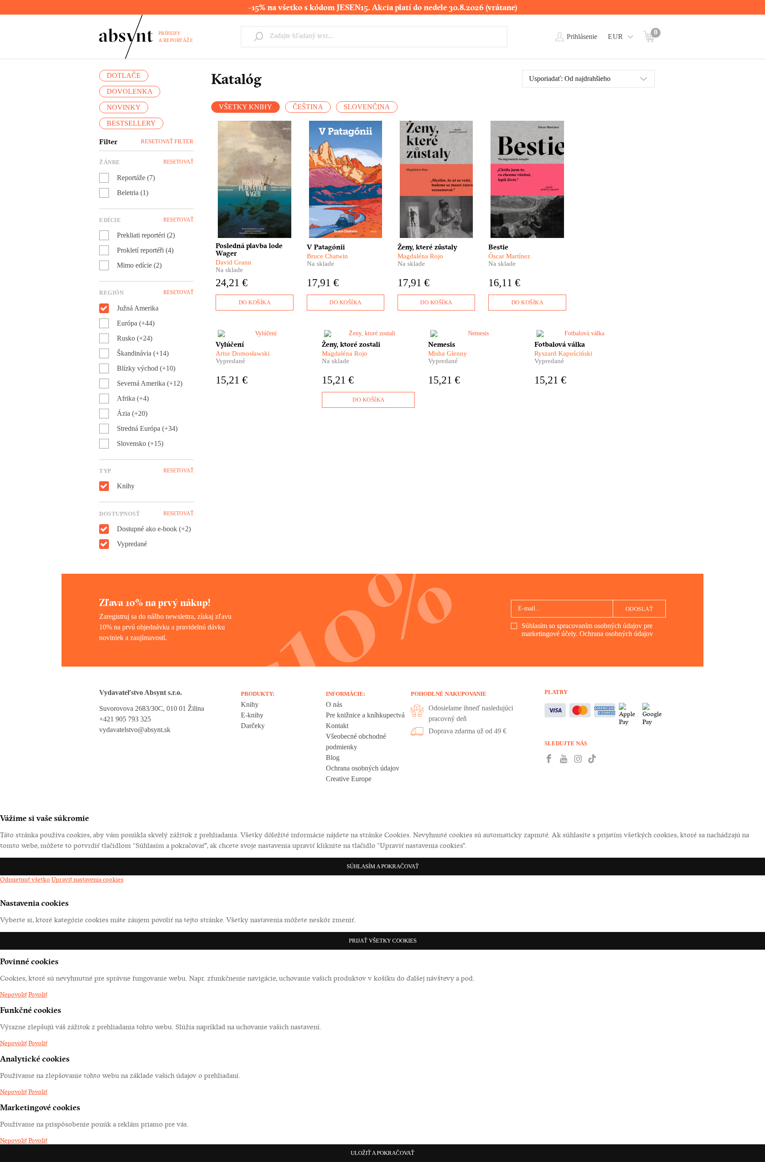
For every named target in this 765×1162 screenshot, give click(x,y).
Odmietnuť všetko (25, 879)
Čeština (308, 107)
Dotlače (124, 75)
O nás (334, 704)
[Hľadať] (258, 36)
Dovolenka (130, 91)
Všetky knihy (245, 107)
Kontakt (337, 725)
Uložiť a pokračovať (382, 1153)
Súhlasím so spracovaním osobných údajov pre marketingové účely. (587, 629)
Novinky (124, 107)
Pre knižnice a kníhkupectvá (365, 715)
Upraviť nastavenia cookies (87, 879)
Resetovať (178, 162)
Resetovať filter (167, 141)
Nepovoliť (13, 994)
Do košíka (255, 302)
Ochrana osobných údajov (616, 633)
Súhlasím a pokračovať (383, 866)
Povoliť (37, 994)
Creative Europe (348, 778)
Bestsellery (131, 123)
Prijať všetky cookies (383, 940)
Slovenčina (367, 107)
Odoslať (639, 609)
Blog (333, 757)
